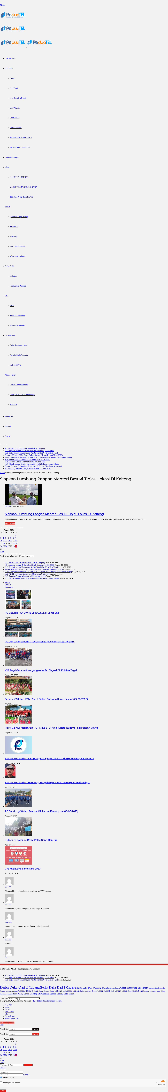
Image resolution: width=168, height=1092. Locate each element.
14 (11, 541)
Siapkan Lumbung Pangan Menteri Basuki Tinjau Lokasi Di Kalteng (54, 514)
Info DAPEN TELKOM (19, 177)
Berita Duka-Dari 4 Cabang (88, 988)
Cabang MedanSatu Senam (152, 991)
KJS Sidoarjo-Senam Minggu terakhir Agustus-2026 (25, 462)
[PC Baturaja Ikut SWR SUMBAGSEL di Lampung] (18, 608)
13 (9, 541)
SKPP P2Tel (15, 108)
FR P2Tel (8, 506)
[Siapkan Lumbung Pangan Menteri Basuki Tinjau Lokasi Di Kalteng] (23, 504)
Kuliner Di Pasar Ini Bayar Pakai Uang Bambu (31, 840)
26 (6, 546)
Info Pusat (14, 88)
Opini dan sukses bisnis (19, 345)
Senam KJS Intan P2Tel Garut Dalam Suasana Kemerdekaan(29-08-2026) (34, 455)
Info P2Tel (9, 68)
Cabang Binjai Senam (12, 991)
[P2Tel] (26, 46)
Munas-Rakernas (11, 1018)
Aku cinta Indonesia (17, 246)
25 (4, 546)
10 (1, 541)
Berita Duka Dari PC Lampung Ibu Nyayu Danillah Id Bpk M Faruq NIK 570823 (49, 758)
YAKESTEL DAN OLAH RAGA (23, 187)
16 (16, 541)
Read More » (10, 523)
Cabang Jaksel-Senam (88, 991)
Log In (3, 1091)
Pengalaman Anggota (18, 286)
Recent (7, 582)
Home (12, 78)
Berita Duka (14, 118)
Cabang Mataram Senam (133, 991)
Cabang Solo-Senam (65, 994)
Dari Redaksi (10, 58)
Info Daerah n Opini (18, 98)
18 (4, 543)
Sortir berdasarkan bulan (9, 556)
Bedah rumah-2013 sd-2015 (21, 137)
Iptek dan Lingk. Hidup (19, 217)
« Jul (2, 551)
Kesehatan (14, 226)
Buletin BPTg (15, 365)
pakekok (8, 922)
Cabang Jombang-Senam (109, 991)
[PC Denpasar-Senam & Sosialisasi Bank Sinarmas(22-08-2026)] (18, 637)
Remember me (8, 1077)
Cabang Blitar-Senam (28, 991)
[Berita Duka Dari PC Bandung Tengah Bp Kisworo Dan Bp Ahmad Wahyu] (10, 778)
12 (6, 541)
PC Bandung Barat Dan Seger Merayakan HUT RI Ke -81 (28, 468)
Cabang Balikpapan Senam (111, 988)
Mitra (7, 167)
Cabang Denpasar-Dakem (46, 991)
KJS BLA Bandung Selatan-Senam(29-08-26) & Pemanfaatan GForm (32, 464)
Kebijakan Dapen (12, 157)
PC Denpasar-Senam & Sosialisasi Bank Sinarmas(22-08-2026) (29, 451)
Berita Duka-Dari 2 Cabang (20, 987)
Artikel (7, 207)
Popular (8, 585)
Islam (12, 306)
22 (14, 543)
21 (11, 543)
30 (16, 546)
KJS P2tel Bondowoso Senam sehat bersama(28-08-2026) (27, 459)
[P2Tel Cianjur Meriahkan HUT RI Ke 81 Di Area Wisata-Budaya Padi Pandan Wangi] (18, 723)
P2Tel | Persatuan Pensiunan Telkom (47, 1001)
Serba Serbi (9, 266)
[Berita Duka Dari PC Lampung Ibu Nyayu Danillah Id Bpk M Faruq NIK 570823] (18, 754)
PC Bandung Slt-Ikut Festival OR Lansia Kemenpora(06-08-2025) (41, 811)
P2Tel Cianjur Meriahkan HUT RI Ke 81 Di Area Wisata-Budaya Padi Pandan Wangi (38, 457)
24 (1, 546)
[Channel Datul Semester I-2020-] (18, 864)
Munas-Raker (10, 375)
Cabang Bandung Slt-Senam (134, 987)
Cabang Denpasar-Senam (67, 990)
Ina (6, 957)
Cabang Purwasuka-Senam (43, 993)
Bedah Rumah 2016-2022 (20, 147)
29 (14, 546)
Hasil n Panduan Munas (19, 385)
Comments (9, 587)
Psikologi (13, 236)
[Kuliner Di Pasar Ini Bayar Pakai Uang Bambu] (18, 835)
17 (1, 543)
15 (14, 541)
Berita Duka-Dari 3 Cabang (58, 987)
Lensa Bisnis (10, 335)
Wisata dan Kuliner (17, 256)
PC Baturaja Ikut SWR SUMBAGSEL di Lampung (25, 448)
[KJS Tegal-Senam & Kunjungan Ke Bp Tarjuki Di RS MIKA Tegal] (18, 665)
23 (16, 543)
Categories (4, 998)
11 (4, 541)
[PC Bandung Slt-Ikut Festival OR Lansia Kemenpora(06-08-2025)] (18, 806)
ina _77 (8, 887)
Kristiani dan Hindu (17, 315)
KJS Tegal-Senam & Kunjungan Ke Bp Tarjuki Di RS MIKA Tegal (31, 453)
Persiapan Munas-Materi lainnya (22, 395)
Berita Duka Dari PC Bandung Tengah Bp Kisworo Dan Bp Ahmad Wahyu (47, 782)
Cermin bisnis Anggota (19, 355)
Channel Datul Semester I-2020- (23, 868)
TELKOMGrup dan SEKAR (21, 197)
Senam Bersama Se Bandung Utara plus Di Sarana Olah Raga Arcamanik (33, 466)
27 (9, 546)
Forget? (26, 1075)
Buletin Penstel (16, 128)
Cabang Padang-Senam (20, 994)
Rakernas (13, 404)
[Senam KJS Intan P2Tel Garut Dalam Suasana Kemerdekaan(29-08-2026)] (18, 694)
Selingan (13, 276)
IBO (6, 296)
